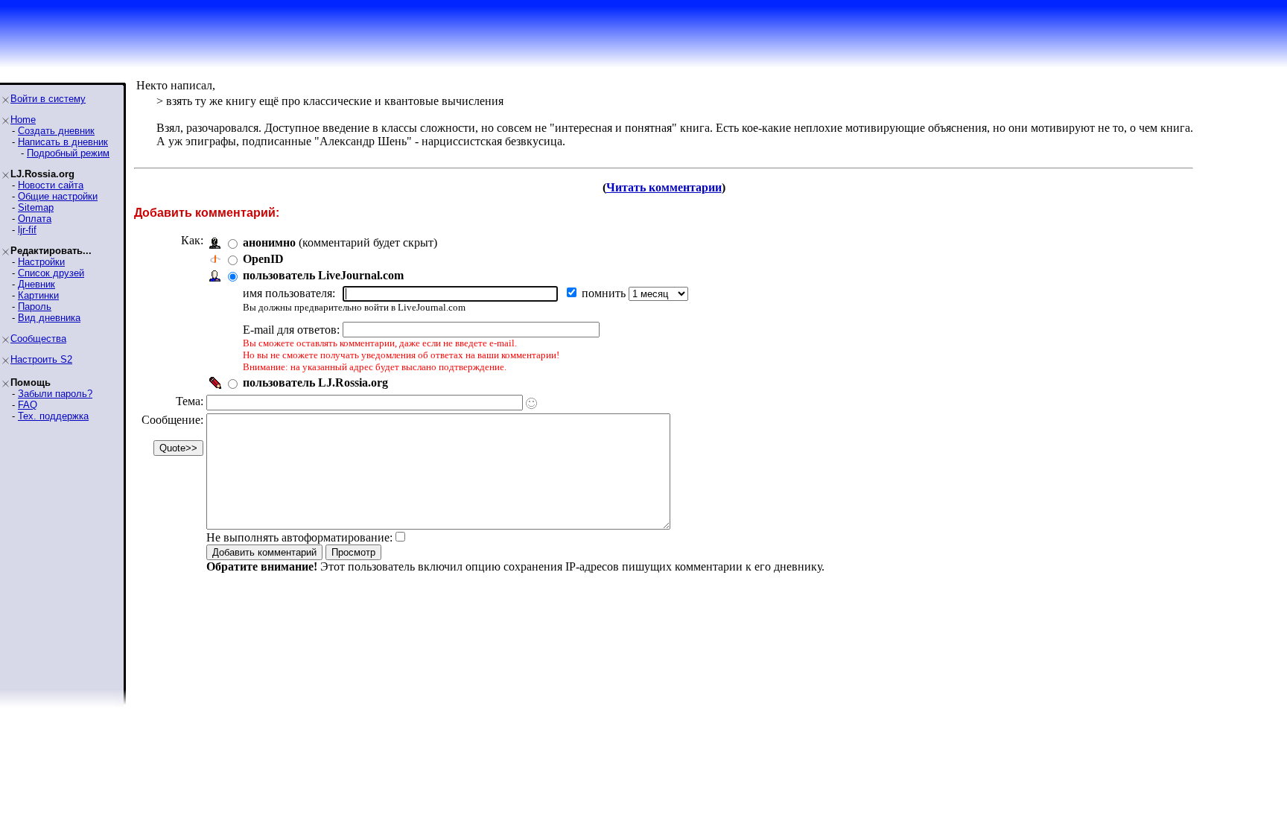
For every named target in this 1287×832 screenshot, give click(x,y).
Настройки (41, 261)
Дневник (36, 284)
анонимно (269, 242)
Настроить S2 (41, 359)
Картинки (38, 295)
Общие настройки (58, 196)
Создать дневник (56, 130)
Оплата (34, 218)
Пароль (34, 306)
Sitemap (36, 207)
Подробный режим (68, 153)
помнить (605, 293)
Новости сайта (50, 185)
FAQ (27, 404)
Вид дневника (49, 317)
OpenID (263, 259)
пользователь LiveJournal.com (323, 275)
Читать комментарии (664, 187)
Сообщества (38, 338)
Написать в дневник (63, 141)
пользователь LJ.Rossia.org (315, 382)
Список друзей (51, 273)
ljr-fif (27, 229)
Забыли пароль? (55, 393)
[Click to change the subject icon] (531, 403)
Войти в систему (48, 98)
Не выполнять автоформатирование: (299, 537)
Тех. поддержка (53, 416)
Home (23, 119)
